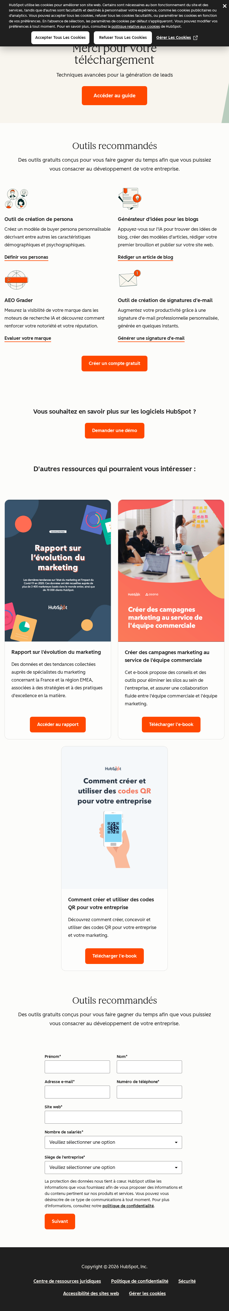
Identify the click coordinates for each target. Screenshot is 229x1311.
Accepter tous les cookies (60, 37)
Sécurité (187, 1281)
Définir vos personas (26, 257)
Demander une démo (114, 430)
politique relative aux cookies (135, 26)
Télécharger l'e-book (171, 724)
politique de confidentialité (128, 1206)
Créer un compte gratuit (114, 363)
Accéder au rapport (57, 724)
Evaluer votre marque (27, 338)
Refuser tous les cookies (123, 37)
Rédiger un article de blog (145, 257)
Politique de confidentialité (139, 1281)
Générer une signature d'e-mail (151, 338)
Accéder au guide (114, 96)
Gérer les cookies (173, 37)
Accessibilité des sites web (91, 1293)
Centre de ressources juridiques (67, 1281)
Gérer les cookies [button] (147, 1293)
